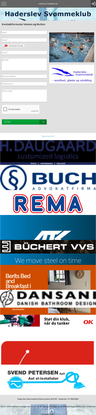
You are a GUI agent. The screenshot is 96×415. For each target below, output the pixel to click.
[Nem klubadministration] (48, 411)
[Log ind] (93, 3)
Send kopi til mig (16, 46)
